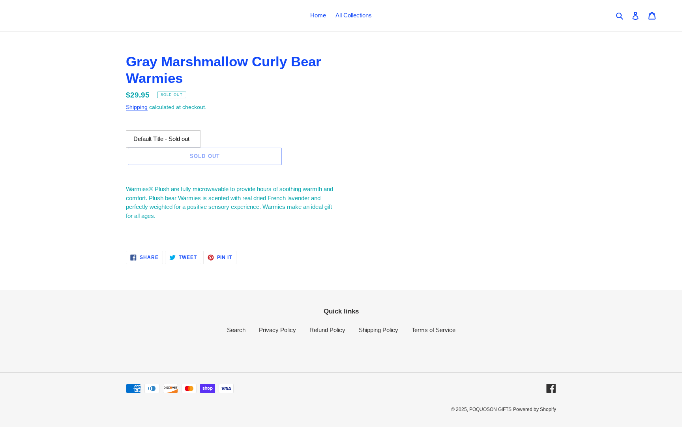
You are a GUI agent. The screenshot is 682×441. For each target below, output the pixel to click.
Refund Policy (327, 330)
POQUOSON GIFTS (490, 409)
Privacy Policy (277, 330)
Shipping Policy (378, 330)
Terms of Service (433, 330)
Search (236, 330)
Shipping (137, 107)
